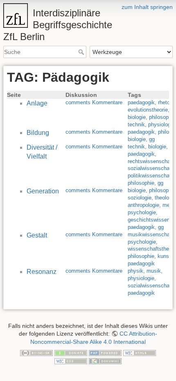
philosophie (162, 117)
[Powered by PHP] (105, 352)
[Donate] (70, 352)
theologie (165, 198)
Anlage (37, 103)
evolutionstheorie (148, 110)
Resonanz (41, 271)
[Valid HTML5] (139, 352)
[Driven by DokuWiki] (105, 360)
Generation (43, 191)
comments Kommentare (93, 102)
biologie (137, 117)
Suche (82, 52)
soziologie (139, 198)
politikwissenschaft (150, 176)
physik (135, 271)
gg (152, 139)
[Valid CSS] (70, 360)
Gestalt (37, 235)
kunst (164, 256)
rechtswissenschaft (151, 161)
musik (154, 271)
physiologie (161, 124)
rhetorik (167, 102)
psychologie (142, 212)
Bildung (38, 132)
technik (136, 124)
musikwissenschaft (150, 234)
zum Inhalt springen (147, 7)
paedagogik (141, 102)
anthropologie (143, 205)
